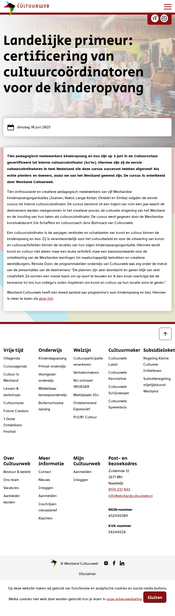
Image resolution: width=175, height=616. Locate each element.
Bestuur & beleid (16, 472)
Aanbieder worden (11, 499)
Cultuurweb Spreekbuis (117, 404)
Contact (45, 472)
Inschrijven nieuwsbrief (48, 507)
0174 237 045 (119, 489)
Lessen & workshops (12, 391)
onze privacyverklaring (124, 599)
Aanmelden (48, 496)
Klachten (46, 518)
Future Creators (15, 411)
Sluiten (155, 598)
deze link (46, 299)
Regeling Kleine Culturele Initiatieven (156, 364)
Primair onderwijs (52, 366)
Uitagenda (11, 358)
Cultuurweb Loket (117, 361)
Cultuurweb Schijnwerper (118, 390)
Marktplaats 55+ (86, 395)
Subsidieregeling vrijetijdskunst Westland (157, 385)
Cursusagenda (15, 366)
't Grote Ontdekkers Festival (12, 425)
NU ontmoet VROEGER (83, 383)
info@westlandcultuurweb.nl (130, 496)
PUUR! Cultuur (85, 417)
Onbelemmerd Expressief (84, 406)
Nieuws (44, 480)
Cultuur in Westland (11, 377)
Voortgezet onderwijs (47, 377)
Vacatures (11, 488)
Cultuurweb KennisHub (117, 375)
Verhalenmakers (86, 372)
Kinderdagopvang (53, 358)
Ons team (11, 480)
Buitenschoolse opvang (51, 406)
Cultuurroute (13, 403)
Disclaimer (87, 574)
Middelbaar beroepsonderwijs (53, 391)
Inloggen (46, 488)
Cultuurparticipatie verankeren (87, 361)
